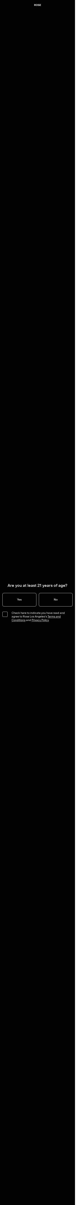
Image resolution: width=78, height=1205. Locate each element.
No (56, 599)
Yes (19, 599)
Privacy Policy (40, 620)
